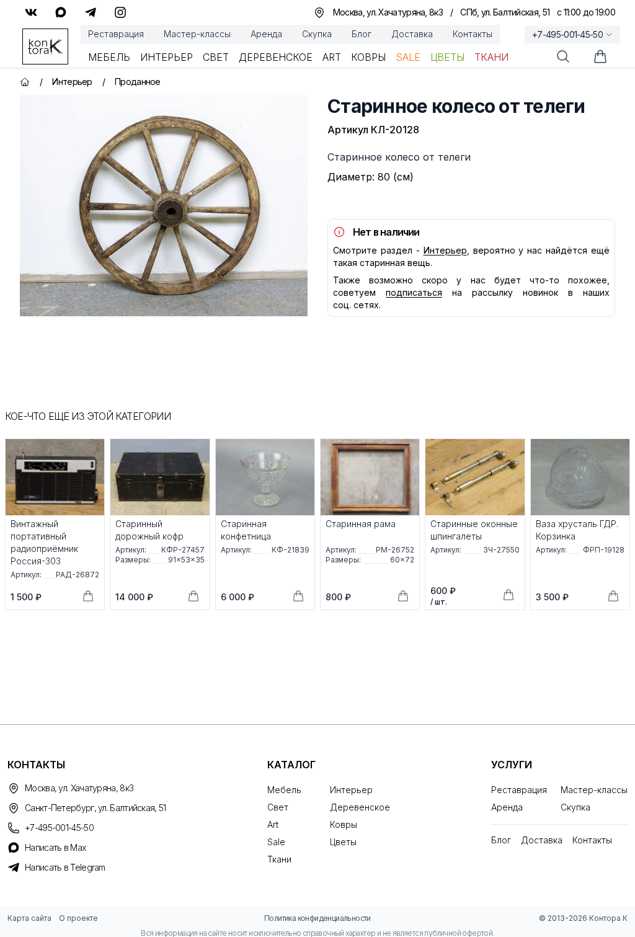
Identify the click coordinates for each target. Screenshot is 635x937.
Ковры (368, 57)
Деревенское (276, 57)
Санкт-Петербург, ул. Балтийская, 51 (95, 807)
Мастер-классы (197, 34)
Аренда (266, 34)
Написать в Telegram (65, 867)
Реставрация (116, 34)
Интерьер (166, 57)
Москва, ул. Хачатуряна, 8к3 (79, 788)
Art (331, 57)
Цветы (447, 57)
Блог (361, 34)
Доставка (412, 34)
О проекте (78, 918)
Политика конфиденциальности (317, 918)
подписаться (414, 292)
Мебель (109, 57)
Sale (408, 57)
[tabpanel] (164, 205)
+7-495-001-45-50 (567, 34)
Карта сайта (29, 918)
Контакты (472, 34)
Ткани (491, 57)
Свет (216, 57)
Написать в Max (55, 847)
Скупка (317, 34)
